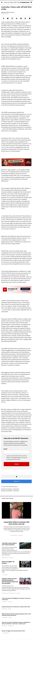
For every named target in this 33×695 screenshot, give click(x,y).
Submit (16, 464)
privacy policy (17, 457)
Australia (16, 489)
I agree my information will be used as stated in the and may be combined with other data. (16, 457)
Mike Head (3, 12)
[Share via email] (21, 18)
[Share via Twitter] (8, 18)
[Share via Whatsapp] (12, 18)
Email (5, 449)
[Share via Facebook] (3, 18)
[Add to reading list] (29, 18)
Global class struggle (6, 489)
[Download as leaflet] (25, 18)
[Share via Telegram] (16, 18)
